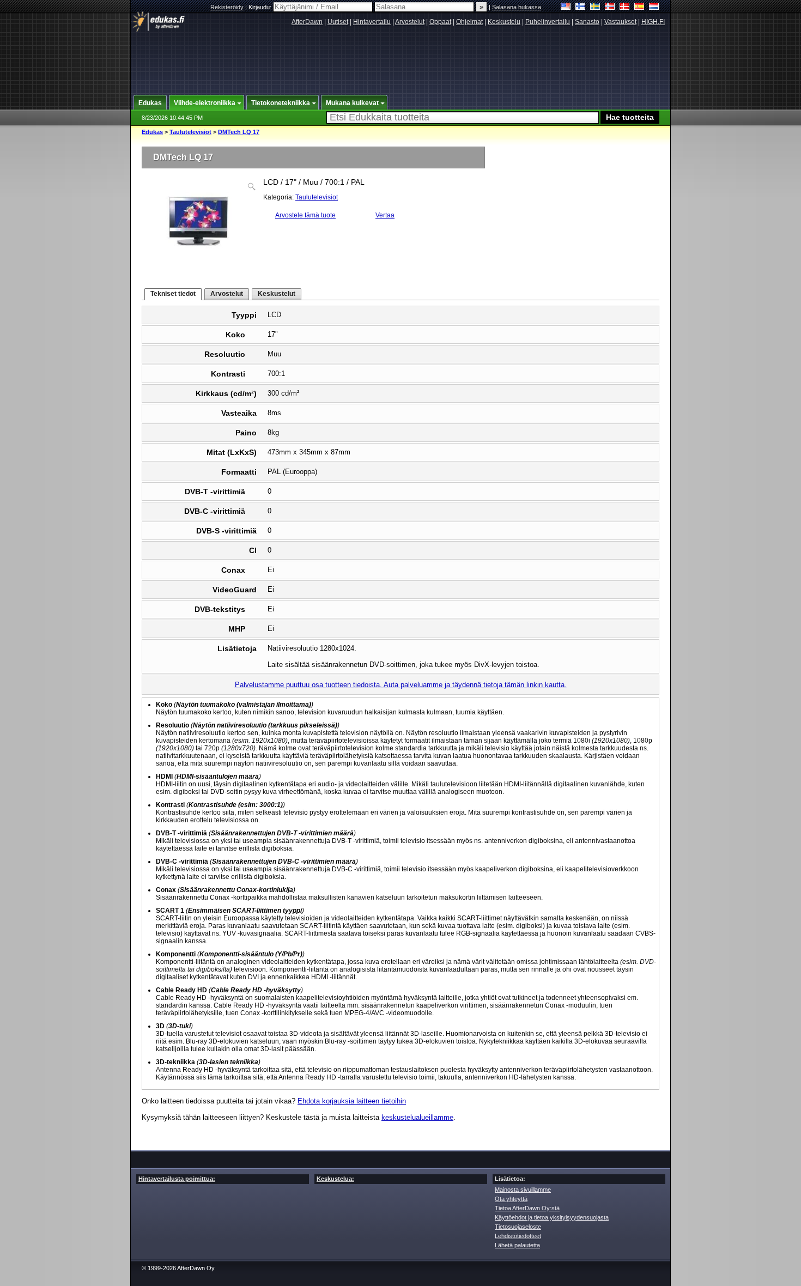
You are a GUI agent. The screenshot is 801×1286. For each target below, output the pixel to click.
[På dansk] (625, 7)
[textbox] (462, 117)
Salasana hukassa (516, 7)
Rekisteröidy (227, 7)
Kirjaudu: (260, 7)
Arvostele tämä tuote (305, 215)
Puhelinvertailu (547, 22)
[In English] (566, 7)
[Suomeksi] (580, 7)
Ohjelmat (469, 22)
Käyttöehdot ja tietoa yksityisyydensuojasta (552, 1217)
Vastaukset (620, 22)
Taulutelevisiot (190, 132)
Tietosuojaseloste (518, 1226)
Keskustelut (276, 294)
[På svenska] (595, 7)
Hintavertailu (372, 22)
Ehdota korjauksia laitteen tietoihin (352, 1101)
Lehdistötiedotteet (518, 1236)
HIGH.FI (653, 22)
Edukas (152, 132)
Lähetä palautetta (517, 1245)
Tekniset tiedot (173, 294)
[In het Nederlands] (654, 7)
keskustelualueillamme (417, 1117)
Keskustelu (504, 22)
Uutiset (337, 22)
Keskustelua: (335, 1178)
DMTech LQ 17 (238, 132)
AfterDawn (307, 22)
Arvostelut (409, 22)
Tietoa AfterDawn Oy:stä (527, 1208)
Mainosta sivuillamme (523, 1189)
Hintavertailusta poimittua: (176, 1178)
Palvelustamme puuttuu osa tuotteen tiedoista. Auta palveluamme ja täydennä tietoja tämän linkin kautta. (401, 685)
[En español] (639, 7)
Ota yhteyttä (511, 1199)
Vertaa (385, 215)
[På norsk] (610, 7)
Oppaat (440, 22)
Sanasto (587, 22)
